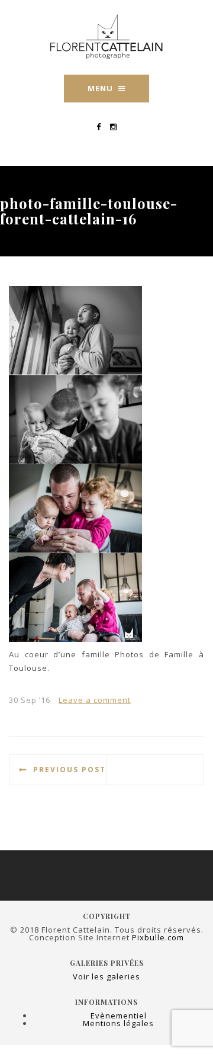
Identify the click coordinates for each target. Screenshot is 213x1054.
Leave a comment (95, 700)
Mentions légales (118, 1023)
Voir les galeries (106, 976)
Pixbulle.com (158, 937)
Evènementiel (119, 1015)
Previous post (69, 769)
